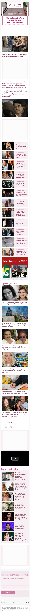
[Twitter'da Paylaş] (6, 427)
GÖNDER (8, 592)
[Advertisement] (15, 129)
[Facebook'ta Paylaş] (3, 427)
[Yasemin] (15, 5)
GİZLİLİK (8, 602)
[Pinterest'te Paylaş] (10, 427)
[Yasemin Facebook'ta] (26, 603)
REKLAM (3, 602)
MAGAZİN (10, 13)
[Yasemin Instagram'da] (28, 603)
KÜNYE (13, 602)
